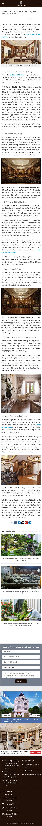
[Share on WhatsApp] (12, 522)
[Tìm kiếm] (40, 3)
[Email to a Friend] (22, 522)
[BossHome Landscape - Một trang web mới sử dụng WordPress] (21, 3)
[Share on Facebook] (15, 522)
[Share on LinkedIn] (29, 522)
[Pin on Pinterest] (26, 522)
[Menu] (2, 3)
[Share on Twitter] (19, 522)
